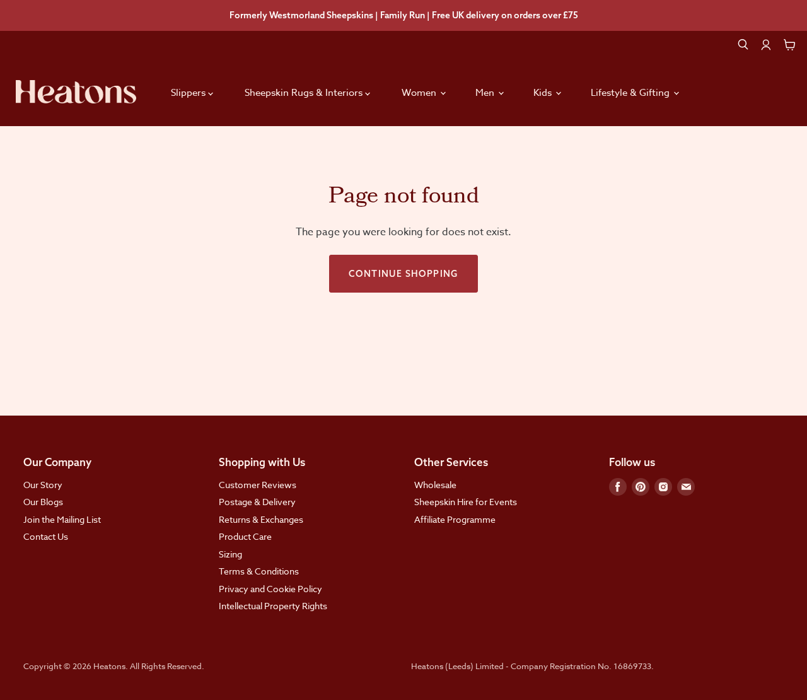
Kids (543, 93)
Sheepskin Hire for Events (465, 502)
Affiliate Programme (455, 519)
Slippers (189, 93)
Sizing (230, 554)
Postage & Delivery (257, 502)
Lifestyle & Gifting (631, 93)
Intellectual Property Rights (273, 606)
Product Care (245, 536)
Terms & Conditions (259, 571)
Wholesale (435, 485)
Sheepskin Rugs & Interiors (305, 93)
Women (420, 93)
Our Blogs (43, 502)
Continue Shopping (403, 273)
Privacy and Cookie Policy (270, 589)
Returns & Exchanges (261, 519)
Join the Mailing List (62, 519)
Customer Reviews (257, 485)
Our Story (42, 485)
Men (486, 93)
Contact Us (45, 536)
